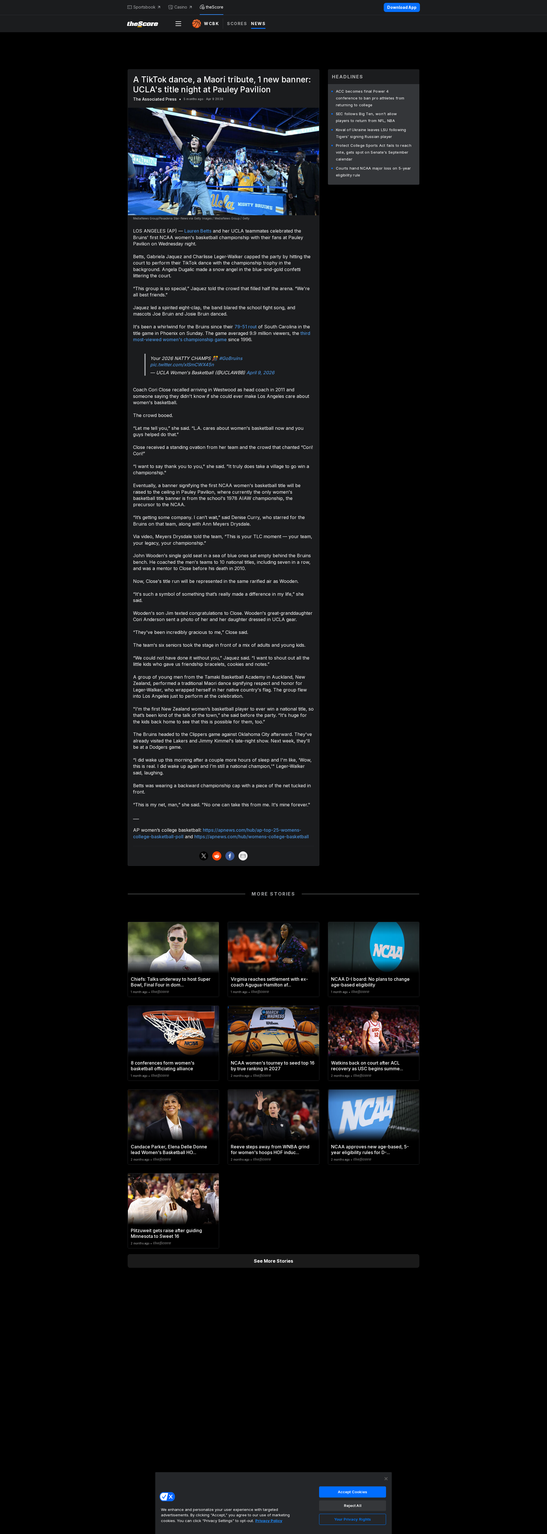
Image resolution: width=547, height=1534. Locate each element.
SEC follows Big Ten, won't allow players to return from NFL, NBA (366, 117)
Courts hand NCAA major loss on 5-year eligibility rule (373, 171)
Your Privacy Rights (352, 1519)
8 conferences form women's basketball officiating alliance (162, 1065)
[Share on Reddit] (216, 855)
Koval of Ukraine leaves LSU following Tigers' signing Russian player (371, 133)
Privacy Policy (268, 1520)
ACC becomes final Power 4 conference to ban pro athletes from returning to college (370, 98)
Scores (237, 23)
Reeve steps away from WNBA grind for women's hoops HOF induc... (270, 1149)
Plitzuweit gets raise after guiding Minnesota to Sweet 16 (166, 1233)
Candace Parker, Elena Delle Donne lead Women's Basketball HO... (169, 1149)
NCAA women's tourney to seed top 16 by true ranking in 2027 (273, 1065)
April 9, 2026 (260, 372)
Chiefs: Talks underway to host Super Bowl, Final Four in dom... (171, 982)
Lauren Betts (197, 231)
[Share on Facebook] (229, 855)
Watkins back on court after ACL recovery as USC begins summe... (367, 1065)
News (258, 23)
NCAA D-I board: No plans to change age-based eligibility (370, 982)
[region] (273, 1503)
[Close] (386, 1478)
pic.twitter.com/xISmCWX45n (182, 364)
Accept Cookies (353, 1492)
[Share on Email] (243, 855)
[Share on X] (203, 855)
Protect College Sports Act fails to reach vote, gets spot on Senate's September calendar (373, 152)
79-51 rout (245, 326)
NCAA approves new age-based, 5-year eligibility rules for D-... (370, 1149)
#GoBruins (230, 358)
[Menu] (178, 23)
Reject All (353, 1505)
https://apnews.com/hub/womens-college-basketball (251, 836)
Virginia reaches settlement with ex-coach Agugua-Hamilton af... (269, 982)
